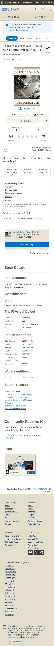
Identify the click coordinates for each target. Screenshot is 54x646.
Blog (6, 518)
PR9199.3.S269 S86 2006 (15, 305)
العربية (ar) (9, 565)
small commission (19, 206)
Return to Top (34, 524)
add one (11, 161)
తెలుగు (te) (9, 605)
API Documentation (13, 539)
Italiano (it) (9, 590)
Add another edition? (39, 253)
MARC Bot (47, 147)
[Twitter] (36, 552)
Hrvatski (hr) (10, 587)
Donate (27, 3)
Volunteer (9, 509)
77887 (24, 364)
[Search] (36, 9)
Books (30, 509)
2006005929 (27, 351)
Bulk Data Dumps (12, 542)
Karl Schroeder (13, 54)
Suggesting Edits (35, 542)
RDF (28, 489)
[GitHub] (41, 552)
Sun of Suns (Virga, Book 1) (33, 45)
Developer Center (12, 536)
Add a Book (33, 545)
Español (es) (10, 578)
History (48, 150)
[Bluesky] (30, 552)
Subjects (31, 515)
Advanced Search (35, 521)
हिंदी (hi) (8, 584)
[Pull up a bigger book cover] (27, 105)
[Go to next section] (51, 38)
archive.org (13, 637)
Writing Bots (10, 545)
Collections (33, 518)
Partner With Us (11, 512)
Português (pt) (11, 596)
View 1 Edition (26, 38)
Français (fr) (10, 581)
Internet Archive (11, 397)
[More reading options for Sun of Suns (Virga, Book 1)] (46, 120)
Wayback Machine (33, 635)
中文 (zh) (9, 611)
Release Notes (34, 548)
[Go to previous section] (3, 38)
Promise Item (10, 403)
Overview (12, 38)
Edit (5, 149)
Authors (31, 512)
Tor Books (28, 172)
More (9, 200)
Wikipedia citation (47, 490)
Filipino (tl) (9, 614)
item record (22, 397)
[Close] (46, 25)
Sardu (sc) (9, 602)
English (43, 172)
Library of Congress (12, 394)
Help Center (33, 536)
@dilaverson (15, 472)
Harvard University (12, 409)
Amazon (8, 197)
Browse (39, 16)
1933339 (25, 357)
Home (30, 505)
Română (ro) (10, 599)
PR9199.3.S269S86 (34, 305)
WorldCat (9, 187)
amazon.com (10, 391)
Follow (30, 472)
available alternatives (19, 30)
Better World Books (13, 193)
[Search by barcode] (43, 9)
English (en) (10, 575)
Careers (8, 515)
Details (38, 38)
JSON (34, 489)
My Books (13, 16)
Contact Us (33, 539)
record (18, 391)
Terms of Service (12, 521)
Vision (7, 505)
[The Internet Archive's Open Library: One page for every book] (12, 9)
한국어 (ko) (9, 593)
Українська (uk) (11, 608)
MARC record (26, 394)
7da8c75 (19, 641)
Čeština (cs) (10, 569)
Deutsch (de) (10, 572)
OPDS (39, 489)
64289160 (26, 354)
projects (11, 635)
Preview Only (29, 108)
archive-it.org (28, 637)
